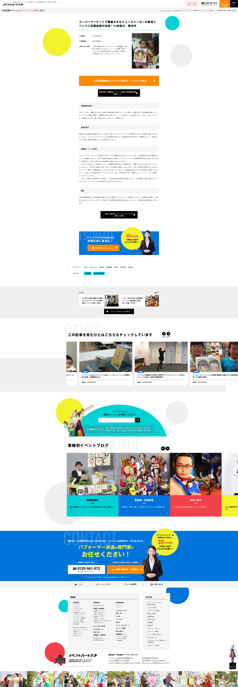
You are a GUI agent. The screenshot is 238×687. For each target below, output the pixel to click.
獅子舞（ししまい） (99, 616)
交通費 (108, 430)
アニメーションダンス (79, 616)
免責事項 (150, 625)
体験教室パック (120, 634)
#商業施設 (109, 267)
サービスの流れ (152, 607)
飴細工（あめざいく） (100, 612)
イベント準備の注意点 (154, 634)
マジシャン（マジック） (80, 627)
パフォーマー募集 (153, 631)
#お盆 (85, 267)
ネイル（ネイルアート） (123, 625)
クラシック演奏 (120, 628)
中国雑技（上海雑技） (100, 635)
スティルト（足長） (79, 620)
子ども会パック (132, 430)
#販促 (116, 267)
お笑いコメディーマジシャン (81, 629)
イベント (126, 427)
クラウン (146, 427)
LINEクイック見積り (154, 645)
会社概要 (150, 622)
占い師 (113, 430)
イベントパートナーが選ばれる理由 (154, 603)
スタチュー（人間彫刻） (80, 618)
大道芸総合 (76, 602)
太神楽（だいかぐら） (100, 610)
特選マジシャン (78, 635)
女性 (118, 430)
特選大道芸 (76, 624)
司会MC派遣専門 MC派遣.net (150, 658)
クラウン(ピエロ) (78, 608)
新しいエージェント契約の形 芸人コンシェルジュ (155, 663)
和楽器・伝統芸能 (98, 608)
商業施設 (87, 273)
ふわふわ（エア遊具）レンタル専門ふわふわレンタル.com (124, 663)
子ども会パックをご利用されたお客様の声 (157, 641)
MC (107, 427)
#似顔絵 (101, 267)
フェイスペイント (98, 605)
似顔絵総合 (96, 602)
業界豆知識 (151, 616)
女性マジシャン (78, 633)
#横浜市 (130, 267)
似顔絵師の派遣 (99, 273)
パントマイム (77, 610)
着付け (118, 622)
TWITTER (112, 427)
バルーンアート (78, 605)
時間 (148, 430)
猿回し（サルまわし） (100, 614)
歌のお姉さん (120, 631)
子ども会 (123, 430)
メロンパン (120, 606)
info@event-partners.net (110, 577)
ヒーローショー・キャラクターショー (99, 639)
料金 (144, 430)
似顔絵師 (120, 46)
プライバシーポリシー (154, 628)
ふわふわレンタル (121, 610)
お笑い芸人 (96, 632)
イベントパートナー (166, 10)
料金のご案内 (152, 613)
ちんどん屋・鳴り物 (99, 626)
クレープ (119, 605)
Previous (164, 334)
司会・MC (119, 613)
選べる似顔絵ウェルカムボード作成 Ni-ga (153, 660)
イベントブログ (177, 10)
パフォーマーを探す (154, 610)
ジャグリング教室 (121, 638)
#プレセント (93, 267)
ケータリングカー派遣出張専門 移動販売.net (120, 658)
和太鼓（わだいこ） (99, 622)
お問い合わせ (152, 619)
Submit (137, 420)
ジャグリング (77, 606)
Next (168, 334)
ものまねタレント (98, 629)
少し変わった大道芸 (79, 622)
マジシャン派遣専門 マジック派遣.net (118, 660)
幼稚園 (140, 430)
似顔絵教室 (120, 640)
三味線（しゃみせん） (100, 618)
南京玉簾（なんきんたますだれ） (102, 620)
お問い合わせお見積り (225, 5)
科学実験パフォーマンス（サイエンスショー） (80, 613)
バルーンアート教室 (122, 636)
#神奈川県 (123, 267)
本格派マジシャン (78, 631)
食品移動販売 (120, 602)
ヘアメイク (119, 619)
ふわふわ (119, 427)
